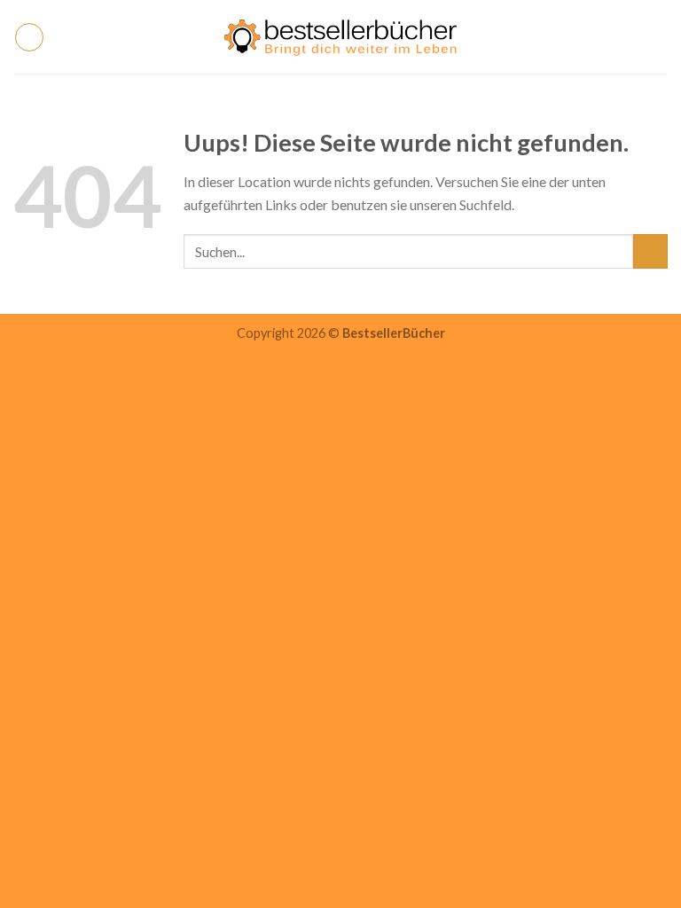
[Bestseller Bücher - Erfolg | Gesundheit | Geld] (341, 37)
